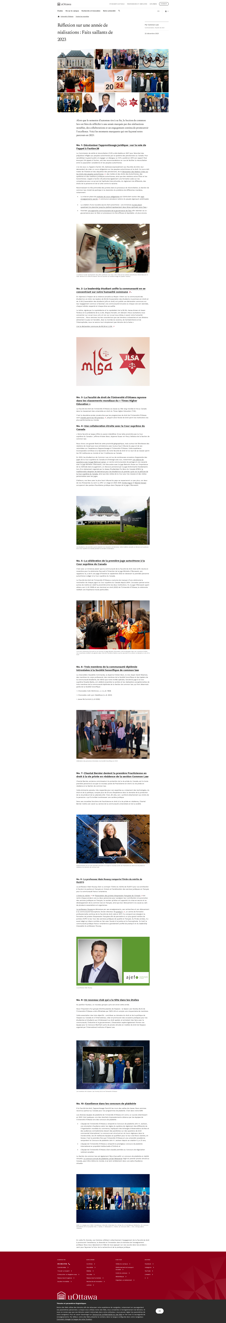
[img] (64, 4)
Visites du (122, 1264)
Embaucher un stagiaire (67, 1274)
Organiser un (124, 1280)
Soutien (63, 1281)
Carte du (121, 1273)
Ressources (64, 1278)
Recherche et (94, 1281)
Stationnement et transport (124, 1268)
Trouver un (63, 1271)
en (158, 11)
